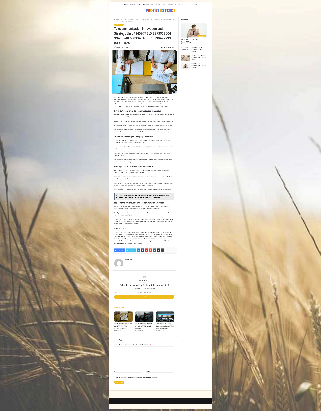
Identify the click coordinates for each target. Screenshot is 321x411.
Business (132, 4)
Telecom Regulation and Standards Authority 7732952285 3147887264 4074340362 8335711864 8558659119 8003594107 (144, 326)
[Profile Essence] (160, 10)
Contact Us (170, 4)
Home (126, 4)
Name (116, 365)
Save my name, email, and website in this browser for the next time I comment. (137, 377)
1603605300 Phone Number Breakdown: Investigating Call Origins (199, 57)
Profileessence (123, 19)
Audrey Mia (120, 47)
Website (147, 371)
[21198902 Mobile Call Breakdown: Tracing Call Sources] (185, 50)
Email (116, 371)
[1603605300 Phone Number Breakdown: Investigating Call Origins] (185, 58)
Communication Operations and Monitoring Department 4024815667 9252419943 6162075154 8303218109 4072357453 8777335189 (165, 326)
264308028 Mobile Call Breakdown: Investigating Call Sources (199, 65)
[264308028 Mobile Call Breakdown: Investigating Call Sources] (185, 66)
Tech (164, 4)
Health (138, 4)
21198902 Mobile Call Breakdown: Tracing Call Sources (197, 49)
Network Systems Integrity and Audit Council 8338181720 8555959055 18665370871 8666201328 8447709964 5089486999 (123, 326)
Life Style (158, 4)
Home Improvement (148, 4)
